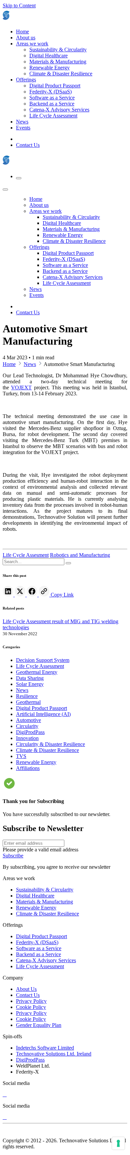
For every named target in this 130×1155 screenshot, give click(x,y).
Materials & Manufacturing (44, 901)
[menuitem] (22, 31)
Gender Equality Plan (38, 1025)
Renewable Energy (36, 907)
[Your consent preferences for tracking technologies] (118, 1143)
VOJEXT (21, 387)
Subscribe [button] (13, 855)
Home (9, 364)
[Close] (5, 189)
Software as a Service (38, 948)
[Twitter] (21, 595)
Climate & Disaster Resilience (47, 913)
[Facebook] (33, 595)
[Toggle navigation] (18, 178)
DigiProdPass (30, 1060)
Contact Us (28, 145)
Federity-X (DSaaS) (37, 942)
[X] (4, 1094)
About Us (26, 989)
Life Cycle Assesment (26, 555)
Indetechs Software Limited (45, 1048)
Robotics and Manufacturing (80, 555)
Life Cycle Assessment (40, 966)
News (30, 364)
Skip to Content (19, 5)
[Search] (68, 563)
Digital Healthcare (35, 895)
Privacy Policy (31, 1001)
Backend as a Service (38, 954)
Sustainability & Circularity (44, 889)
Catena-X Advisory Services (46, 960)
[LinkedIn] (9, 595)
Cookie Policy (31, 1007)
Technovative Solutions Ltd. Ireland (53, 1054)
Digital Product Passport (41, 936)
